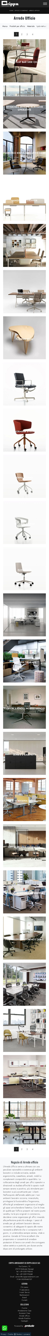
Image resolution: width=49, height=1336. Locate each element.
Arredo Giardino (25, 1318)
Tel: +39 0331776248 (24, 1274)
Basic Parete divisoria (24, 616)
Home (11, 11)
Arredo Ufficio (34, 11)
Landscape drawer (24, 200)
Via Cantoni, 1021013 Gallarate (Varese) (24, 1267)
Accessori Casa (24, 1313)
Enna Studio (24, 477)
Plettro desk (24, 339)
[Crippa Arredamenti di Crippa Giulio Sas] (10, 3)
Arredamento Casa (24, 1310)
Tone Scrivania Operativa (24, 800)
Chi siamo (24, 1287)
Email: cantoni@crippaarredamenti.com (24, 1276)
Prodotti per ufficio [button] (17, 26)
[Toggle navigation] (45, 4)
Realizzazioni (24, 1295)
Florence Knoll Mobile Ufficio (24, 708)
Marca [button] (4, 26)
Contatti (24, 1300)
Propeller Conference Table (24, 939)
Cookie (10, 1334)
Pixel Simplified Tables (24, 1124)
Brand (24, 1297)
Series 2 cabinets (24, 754)
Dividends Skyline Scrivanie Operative (24, 108)
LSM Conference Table (24, 985)
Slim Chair (24, 570)
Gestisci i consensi (23, 1334)
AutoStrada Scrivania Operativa (24, 1032)
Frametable (24, 292)
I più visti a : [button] (42, 26)
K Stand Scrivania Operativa (24, 893)
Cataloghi (24, 1321)
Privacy (3, 1334)
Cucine (24, 1308)
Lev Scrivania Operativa (24, 847)
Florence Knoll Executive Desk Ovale (24, 154)
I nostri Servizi (24, 1292)
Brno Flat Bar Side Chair (24, 62)
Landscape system (24, 246)
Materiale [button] (30, 26)
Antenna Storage (24, 662)
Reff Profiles (24, 1077)
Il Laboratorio (24, 1290)
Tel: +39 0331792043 (24, 1271)
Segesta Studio (24, 523)
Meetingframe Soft (24, 385)
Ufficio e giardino (21, 11)
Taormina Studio (24, 431)
